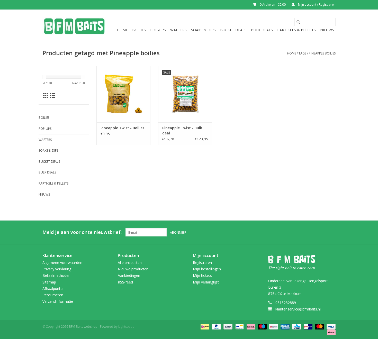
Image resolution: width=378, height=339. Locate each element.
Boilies (139, 30)
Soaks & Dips (203, 30)
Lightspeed (126, 326)
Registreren (202, 262)
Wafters (178, 30)
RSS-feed (125, 282)
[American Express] (284, 326)
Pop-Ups (158, 30)
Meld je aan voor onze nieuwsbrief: (82, 232)
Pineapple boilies (322, 53)
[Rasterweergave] (46, 95)
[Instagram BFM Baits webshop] (331, 232)
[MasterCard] (319, 326)
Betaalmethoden (56, 275)
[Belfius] (273, 326)
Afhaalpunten (53, 288)
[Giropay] (307, 326)
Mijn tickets (202, 275)
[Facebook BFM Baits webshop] (322, 232)
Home (122, 30)
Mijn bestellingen (207, 269)
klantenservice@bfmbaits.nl (298, 309)
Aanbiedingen (129, 275)
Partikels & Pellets (296, 30)
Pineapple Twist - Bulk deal (182, 130)
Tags (302, 53)
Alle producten (130, 262)
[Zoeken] (298, 22)
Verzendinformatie (57, 301)
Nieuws (327, 30)
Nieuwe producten (133, 269)
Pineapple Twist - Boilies (122, 127)
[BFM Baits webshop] (73, 26)
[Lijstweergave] (52, 95)
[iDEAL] (204, 326)
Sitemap (49, 282)
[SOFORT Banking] (250, 326)
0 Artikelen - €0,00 (272, 4)
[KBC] (296, 326)
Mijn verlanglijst (206, 282)
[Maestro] (261, 326)
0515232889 (285, 302)
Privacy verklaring (56, 269)
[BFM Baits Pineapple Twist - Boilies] (123, 94)
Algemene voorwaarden (62, 262)
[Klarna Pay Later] (330, 332)
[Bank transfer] (227, 326)
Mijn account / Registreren (316, 4)
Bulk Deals (262, 30)
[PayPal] (216, 326)
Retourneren (52, 294)
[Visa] (330, 326)
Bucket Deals (233, 30)
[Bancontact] (239, 326)
